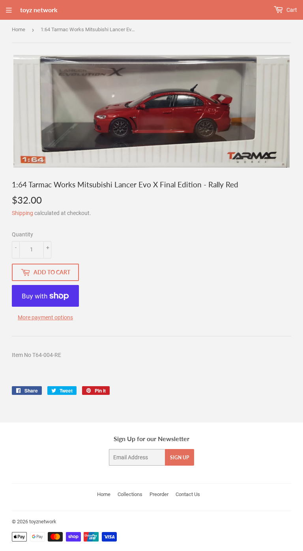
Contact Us (188, 494)
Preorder (159, 494)
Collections (130, 494)
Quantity (22, 234)
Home (18, 29)
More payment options (45, 317)
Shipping (22, 213)
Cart (291, 10)
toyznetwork (42, 522)
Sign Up (179, 457)
